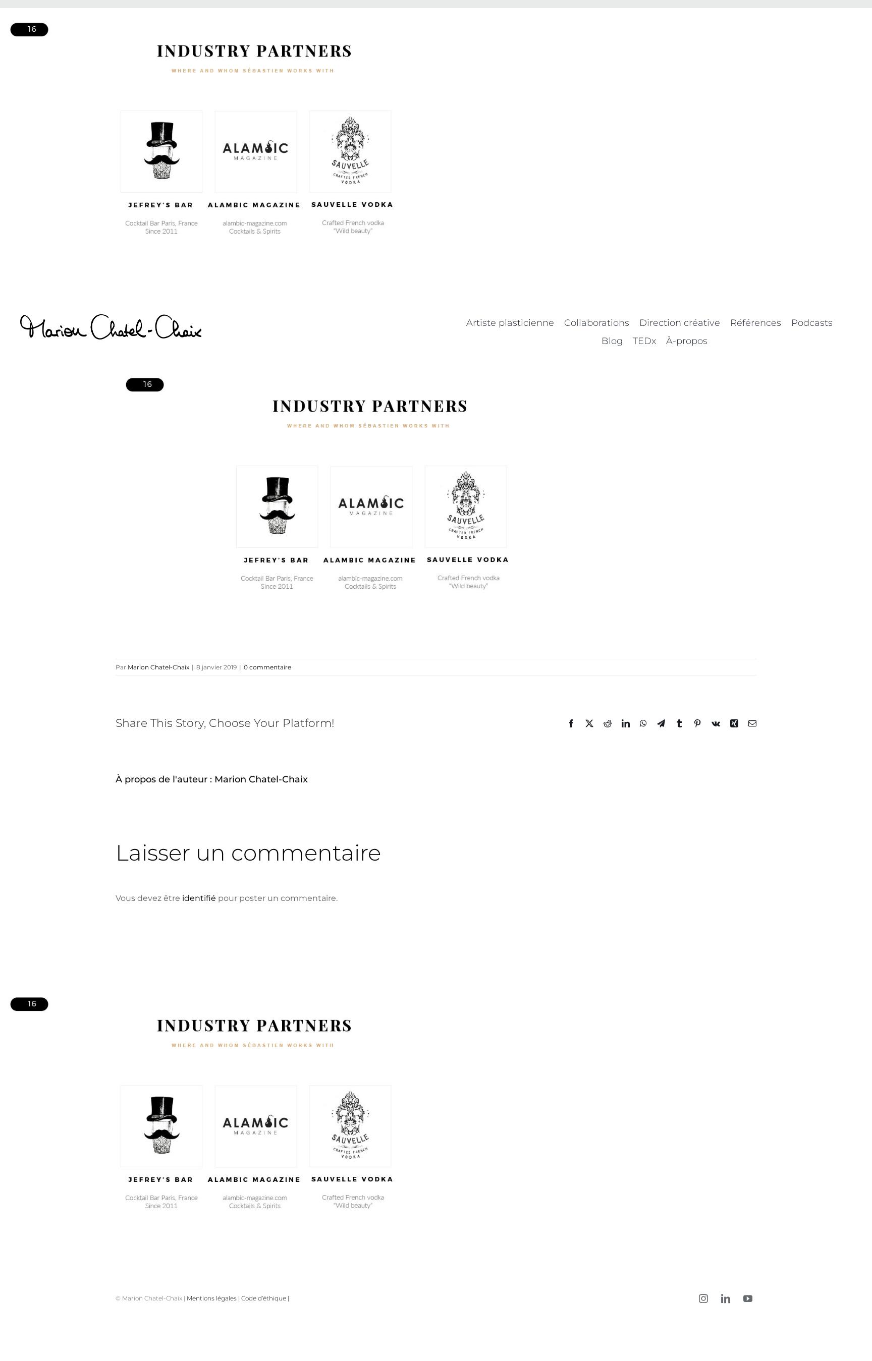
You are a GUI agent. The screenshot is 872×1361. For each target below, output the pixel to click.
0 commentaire (267, 667)
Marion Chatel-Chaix (158, 667)
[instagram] (703, 1298)
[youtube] (747, 1298)
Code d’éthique (263, 1298)
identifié (199, 898)
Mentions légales (212, 1298)
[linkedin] (725, 1298)
